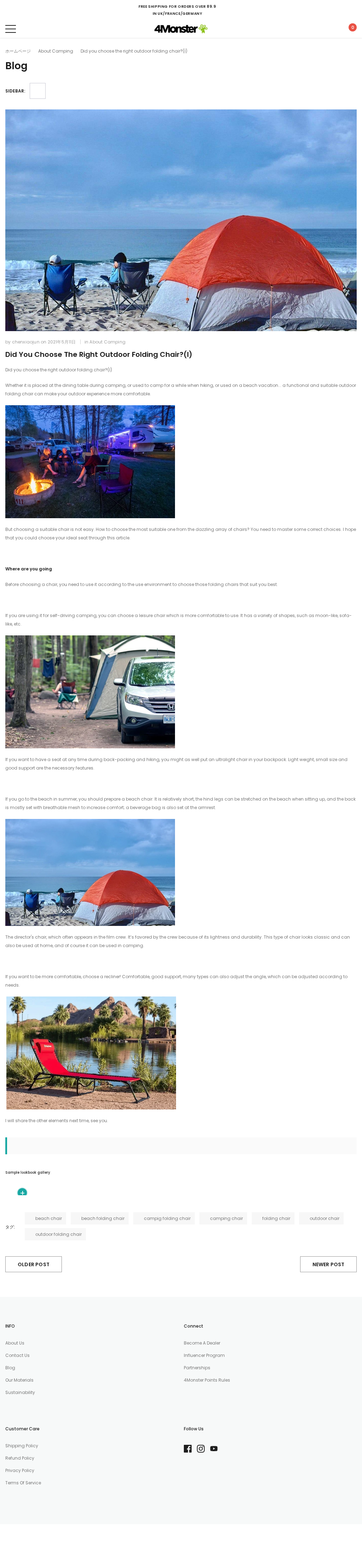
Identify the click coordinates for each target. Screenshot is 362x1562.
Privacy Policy (19, 1470)
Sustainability (20, 1392)
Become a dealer (202, 1343)
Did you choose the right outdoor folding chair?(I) (98, 354)
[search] (28, 28)
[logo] (181, 28)
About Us (14, 1343)
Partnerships (197, 1368)
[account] (331, 28)
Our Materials (19, 1380)
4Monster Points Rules (207, 1380)
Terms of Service (23, 1483)
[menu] (10, 29)
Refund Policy (19, 1458)
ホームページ (18, 51)
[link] (190, 1449)
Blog (10, 1368)
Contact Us (17, 1355)
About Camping (55, 51)
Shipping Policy (21, 1446)
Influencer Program (204, 1355)
